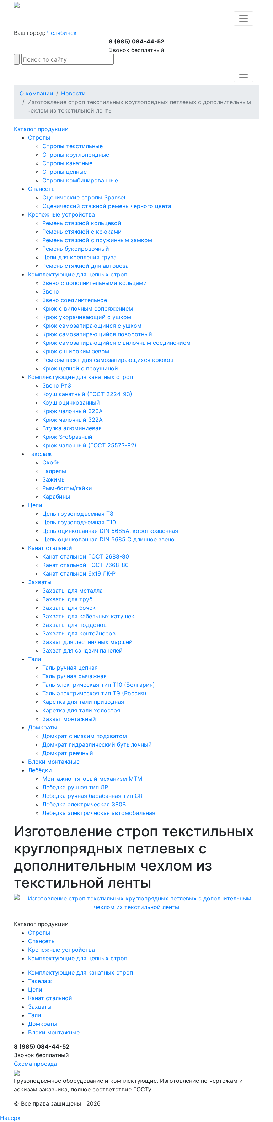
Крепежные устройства (61, 214)
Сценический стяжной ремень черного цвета (106, 205)
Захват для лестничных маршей (87, 641)
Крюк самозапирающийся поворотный (97, 334)
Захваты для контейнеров (79, 633)
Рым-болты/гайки (67, 488)
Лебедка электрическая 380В (84, 804)
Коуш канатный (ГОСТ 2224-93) (87, 394)
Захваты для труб (67, 599)
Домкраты (42, 727)
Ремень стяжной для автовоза (85, 265)
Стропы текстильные (72, 146)
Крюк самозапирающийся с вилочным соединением (116, 342)
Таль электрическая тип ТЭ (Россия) (94, 693)
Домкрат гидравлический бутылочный (97, 744)
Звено (50, 291)
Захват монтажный (69, 718)
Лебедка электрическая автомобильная (98, 812)
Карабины (56, 496)
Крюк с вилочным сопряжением (87, 308)
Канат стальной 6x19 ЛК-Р (79, 573)
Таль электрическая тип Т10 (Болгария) (98, 684)
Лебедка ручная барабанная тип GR (92, 795)
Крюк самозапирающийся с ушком (91, 325)
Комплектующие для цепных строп (77, 274)
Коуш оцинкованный (71, 402)
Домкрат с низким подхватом (84, 735)
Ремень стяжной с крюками (82, 231)
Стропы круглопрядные (75, 154)
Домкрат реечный (67, 753)
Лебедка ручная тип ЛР (75, 787)
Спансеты (42, 188)
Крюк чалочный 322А (72, 419)
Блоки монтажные (54, 761)
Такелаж (40, 453)
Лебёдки (40, 770)
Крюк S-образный (67, 436)
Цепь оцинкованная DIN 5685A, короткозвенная (110, 530)
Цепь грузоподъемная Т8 (77, 513)
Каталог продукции (41, 129)
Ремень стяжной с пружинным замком (97, 240)
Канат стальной (50, 547)
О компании (36, 93)
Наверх (10, 1117)
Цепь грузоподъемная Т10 (79, 522)
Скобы (51, 462)
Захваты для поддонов (74, 624)
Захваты (40, 582)
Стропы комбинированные (80, 180)
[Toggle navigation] (243, 18)
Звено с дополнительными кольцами (94, 282)
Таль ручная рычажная (74, 676)
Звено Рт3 (56, 385)
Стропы (39, 137)
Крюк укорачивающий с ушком (86, 317)
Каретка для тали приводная (83, 701)
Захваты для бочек (69, 607)
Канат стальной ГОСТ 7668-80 (85, 564)
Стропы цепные (64, 171)
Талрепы (54, 470)
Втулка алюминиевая (72, 428)
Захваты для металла (72, 590)
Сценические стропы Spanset (84, 197)
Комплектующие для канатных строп (80, 376)
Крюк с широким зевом (75, 351)
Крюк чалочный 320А (72, 411)
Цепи (35, 505)
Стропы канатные (67, 163)
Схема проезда (35, 1063)
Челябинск (62, 32)
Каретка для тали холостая (81, 710)
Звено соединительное (74, 299)
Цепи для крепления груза (79, 257)
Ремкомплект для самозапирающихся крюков (107, 359)
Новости (73, 93)
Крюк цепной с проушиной (80, 368)
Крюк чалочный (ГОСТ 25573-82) (89, 445)
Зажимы (54, 479)
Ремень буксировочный (75, 248)
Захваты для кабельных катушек (88, 616)
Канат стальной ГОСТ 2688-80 (85, 556)
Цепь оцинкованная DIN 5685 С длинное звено (108, 539)
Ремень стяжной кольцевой (81, 223)
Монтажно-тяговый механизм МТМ (92, 778)
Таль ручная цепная (70, 667)
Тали (34, 659)
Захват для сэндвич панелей (82, 650)
